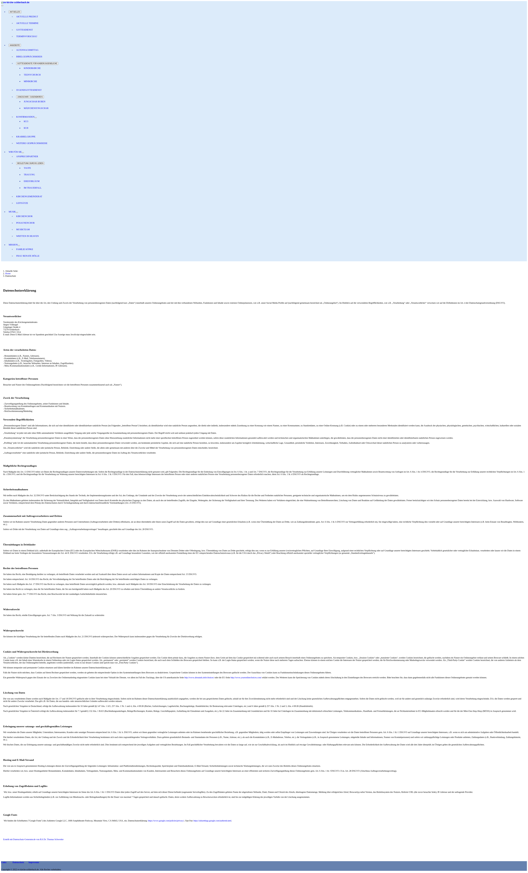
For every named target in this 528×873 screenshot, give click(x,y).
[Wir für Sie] (23, 152)
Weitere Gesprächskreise (31, 143)
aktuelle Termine (27, 23)
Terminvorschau (26, 36)
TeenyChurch (32, 75)
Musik (12, 212)
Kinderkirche (32, 68)
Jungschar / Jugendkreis (30, 97)
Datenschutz (18, 862)
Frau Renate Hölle (27, 256)
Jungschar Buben (34, 101)
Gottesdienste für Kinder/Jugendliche (37, 63)
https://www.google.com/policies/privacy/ (166, 821)
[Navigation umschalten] (2, 5)
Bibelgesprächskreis (29, 56)
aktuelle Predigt (27, 16)
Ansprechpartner (27, 156)
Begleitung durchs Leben (30, 163)
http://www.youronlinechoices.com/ (246, 677)
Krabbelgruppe (25, 136)
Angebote (15, 45)
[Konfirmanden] (36, 117)
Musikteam (23, 229)
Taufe (27, 168)
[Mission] (19, 245)
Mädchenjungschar (36, 108)
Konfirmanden (25, 117)
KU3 (26, 121)
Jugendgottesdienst (29, 90)
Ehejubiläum (31, 181)
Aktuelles (15, 12)
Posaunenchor (25, 223)
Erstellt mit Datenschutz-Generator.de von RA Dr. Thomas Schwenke (33, 839)
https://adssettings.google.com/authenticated (212, 821)
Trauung (29, 174)
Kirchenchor (24, 216)
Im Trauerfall (33, 188)
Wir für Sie (15, 152)
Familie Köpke (24, 249)
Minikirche (30, 81)
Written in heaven (27, 236)
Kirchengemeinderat (29, 196)
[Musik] (17, 212)
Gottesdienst (24, 30)
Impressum (33, 862)
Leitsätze (22, 203)
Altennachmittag (27, 50)
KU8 (26, 128)
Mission (13, 245)
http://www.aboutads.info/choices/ (199, 677)
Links (3, 862)
